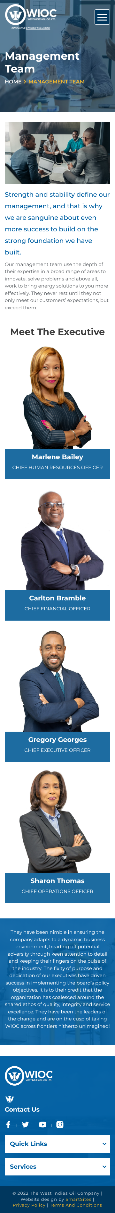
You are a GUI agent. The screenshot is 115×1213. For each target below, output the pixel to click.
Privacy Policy (29, 1205)
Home (13, 82)
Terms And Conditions (76, 1205)
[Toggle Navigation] (102, 17)
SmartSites (79, 1199)
